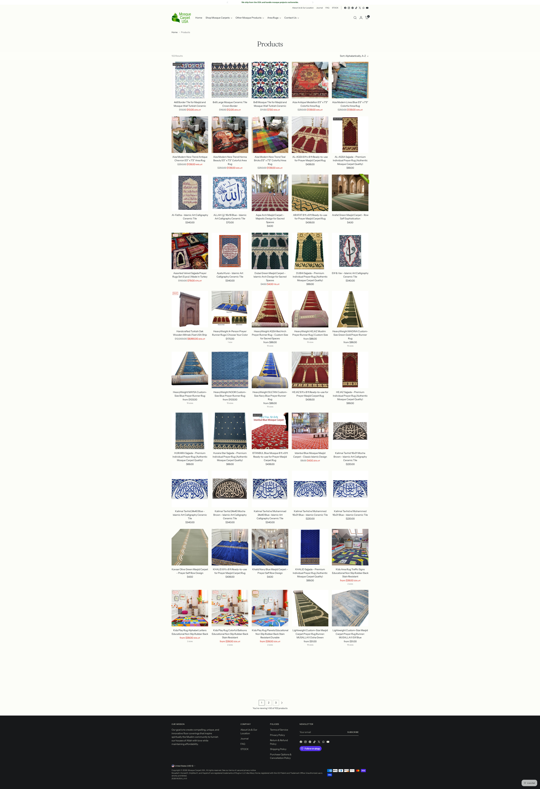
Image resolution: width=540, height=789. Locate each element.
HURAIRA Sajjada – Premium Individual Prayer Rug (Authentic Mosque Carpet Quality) (190, 457)
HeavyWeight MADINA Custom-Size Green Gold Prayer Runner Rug (350, 335)
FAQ (242, 744)
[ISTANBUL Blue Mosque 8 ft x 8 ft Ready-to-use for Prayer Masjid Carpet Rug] (270, 431)
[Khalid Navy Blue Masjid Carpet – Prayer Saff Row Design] (270, 547)
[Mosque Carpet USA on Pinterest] (352, 8)
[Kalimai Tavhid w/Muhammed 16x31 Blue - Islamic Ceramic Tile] (310, 489)
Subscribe (353, 732)
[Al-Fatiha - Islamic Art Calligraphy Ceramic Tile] (190, 193)
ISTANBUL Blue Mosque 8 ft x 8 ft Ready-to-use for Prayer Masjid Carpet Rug (270, 457)
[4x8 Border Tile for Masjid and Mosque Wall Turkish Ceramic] (190, 80)
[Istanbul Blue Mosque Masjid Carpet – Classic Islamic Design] (310, 431)
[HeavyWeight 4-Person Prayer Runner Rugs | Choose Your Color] (230, 309)
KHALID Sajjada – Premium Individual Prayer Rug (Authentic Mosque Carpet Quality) (310, 573)
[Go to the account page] (361, 18)
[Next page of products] (282, 703)
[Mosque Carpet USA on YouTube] (367, 8)
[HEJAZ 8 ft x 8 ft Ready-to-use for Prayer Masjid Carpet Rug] (310, 370)
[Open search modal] (355, 18)
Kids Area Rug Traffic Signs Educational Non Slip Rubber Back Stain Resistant (350, 573)
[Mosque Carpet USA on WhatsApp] (363, 8)
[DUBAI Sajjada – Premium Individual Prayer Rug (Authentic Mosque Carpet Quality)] (310, 251)
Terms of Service (279, 729)
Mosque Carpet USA (196, 770)
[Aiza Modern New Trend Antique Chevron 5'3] (190, 134)
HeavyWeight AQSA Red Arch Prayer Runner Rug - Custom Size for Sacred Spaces (270, 335)
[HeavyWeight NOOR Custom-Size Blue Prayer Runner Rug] (230, 370)
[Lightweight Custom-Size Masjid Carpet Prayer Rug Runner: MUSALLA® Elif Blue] (350, 608)
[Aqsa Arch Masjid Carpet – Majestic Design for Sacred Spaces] (270, 193)
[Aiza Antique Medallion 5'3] (310, 80)
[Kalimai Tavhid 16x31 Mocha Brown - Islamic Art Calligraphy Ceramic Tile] (350, 431)
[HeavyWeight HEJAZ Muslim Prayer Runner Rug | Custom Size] (310, 309)
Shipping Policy (278, 749)
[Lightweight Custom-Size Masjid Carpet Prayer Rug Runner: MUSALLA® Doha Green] (310, 608)
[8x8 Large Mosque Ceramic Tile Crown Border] (230, 80)
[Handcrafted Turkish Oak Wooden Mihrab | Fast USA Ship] (190, 309)
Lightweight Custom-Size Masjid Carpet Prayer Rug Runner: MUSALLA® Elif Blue (350, 634)
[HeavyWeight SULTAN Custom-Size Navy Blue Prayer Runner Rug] (270, 370)
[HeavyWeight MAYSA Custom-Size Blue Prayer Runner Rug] (190, 370)
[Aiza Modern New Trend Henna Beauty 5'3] (230, 134)
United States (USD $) (184, 766)
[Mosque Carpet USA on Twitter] (360, 8)
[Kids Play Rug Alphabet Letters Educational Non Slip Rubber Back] (190, 608)
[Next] (313, 2)
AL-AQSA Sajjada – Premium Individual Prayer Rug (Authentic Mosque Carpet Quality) (350, 160)
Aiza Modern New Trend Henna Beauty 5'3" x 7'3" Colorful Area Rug (230, 160)
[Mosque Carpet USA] (181, 17)
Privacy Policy (277, 735)
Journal (244, 738)
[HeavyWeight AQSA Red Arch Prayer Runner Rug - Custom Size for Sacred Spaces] (270, 309)
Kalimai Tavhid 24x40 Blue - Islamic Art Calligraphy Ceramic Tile (190, 515)
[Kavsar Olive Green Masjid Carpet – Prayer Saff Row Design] (190, 547)
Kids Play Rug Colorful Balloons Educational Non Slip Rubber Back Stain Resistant (230, 634)
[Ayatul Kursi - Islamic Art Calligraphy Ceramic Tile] (230, 251)
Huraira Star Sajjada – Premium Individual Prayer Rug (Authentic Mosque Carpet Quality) (230, 457)
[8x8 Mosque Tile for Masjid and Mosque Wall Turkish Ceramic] (270, 80)
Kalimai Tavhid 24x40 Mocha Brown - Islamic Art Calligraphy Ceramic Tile (230, 515)
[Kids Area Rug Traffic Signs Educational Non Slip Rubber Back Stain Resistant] (350, 547)
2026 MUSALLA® (179, 778)
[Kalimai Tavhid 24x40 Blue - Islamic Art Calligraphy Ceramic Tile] (190, 489)
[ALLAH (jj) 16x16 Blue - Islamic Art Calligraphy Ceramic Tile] (230, 193)
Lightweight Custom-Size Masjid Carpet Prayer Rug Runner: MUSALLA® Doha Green (310, 634)
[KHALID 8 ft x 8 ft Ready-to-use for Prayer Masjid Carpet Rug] (230, 547)
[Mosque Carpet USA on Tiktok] (356, 8)
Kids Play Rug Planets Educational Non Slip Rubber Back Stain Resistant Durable (270, 634)
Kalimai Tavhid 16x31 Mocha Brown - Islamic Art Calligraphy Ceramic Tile (350, 457)
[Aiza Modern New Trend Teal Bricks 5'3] (270, 134)
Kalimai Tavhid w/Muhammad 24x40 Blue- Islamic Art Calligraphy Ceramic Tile (270, 515)
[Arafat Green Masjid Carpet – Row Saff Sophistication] (350, 193)
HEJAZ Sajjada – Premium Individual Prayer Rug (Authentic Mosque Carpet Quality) (350, 396)
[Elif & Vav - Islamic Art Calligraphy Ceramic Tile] (350, 251)
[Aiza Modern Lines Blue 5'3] (350, 80)
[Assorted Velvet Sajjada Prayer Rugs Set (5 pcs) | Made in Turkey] (190, 251)
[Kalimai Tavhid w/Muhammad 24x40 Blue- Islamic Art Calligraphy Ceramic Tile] (270, 489)
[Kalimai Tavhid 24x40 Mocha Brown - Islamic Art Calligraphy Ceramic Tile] (230, 489)
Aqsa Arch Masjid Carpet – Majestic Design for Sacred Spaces (270, 219)
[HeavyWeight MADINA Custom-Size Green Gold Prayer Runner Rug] (350, 309)
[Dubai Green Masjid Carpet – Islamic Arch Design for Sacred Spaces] (270, 251)
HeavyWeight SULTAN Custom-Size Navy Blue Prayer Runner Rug (270, 396)
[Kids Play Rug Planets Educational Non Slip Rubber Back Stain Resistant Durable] (270, 608)
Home (175, 32)
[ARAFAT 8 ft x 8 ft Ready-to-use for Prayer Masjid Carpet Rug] (310, 193)
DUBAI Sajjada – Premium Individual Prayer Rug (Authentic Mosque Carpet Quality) (310, 277)
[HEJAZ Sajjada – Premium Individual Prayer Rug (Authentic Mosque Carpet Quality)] (350, 370)
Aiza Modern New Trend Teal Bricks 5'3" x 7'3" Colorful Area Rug (270, 160)
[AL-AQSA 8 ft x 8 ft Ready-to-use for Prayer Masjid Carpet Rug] (310, 134)
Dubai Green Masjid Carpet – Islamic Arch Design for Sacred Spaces (270, 277)
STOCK (244, 749)
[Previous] (227, 2)
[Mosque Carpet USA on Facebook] (345, 8)
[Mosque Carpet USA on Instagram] (349, 8)
